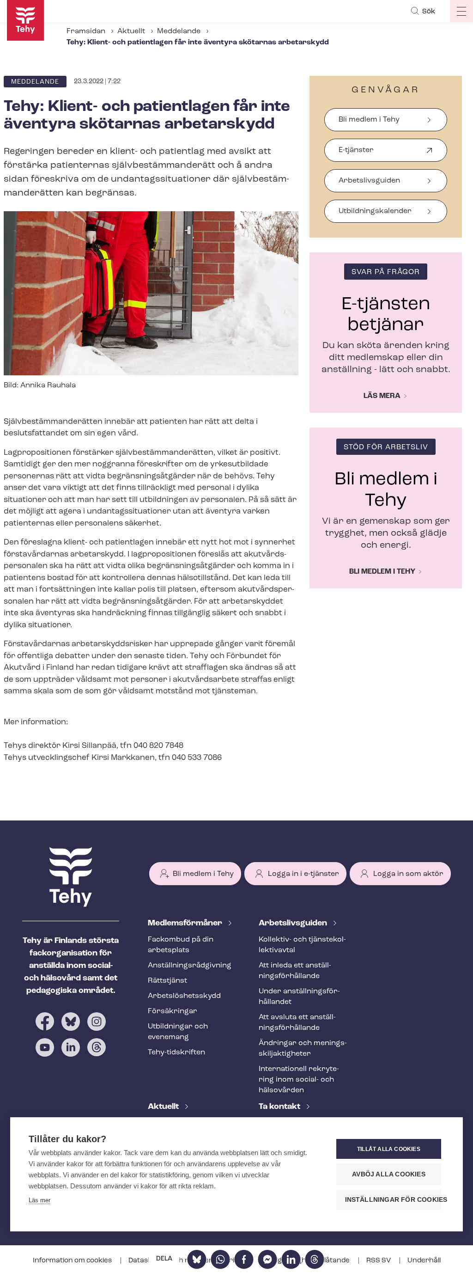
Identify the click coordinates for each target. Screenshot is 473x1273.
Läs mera (382, 396)
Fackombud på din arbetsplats (180, 945)
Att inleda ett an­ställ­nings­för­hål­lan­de (295, 971)
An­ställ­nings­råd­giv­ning (189, 965)
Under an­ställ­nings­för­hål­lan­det (299, 997)
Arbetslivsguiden (369, 180)
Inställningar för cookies (393, 1199)
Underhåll (424, 1260)
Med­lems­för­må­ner (186, 923)
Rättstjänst (167, 981)
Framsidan (86, 31)
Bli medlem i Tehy (369, 119)
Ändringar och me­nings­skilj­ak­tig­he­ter (303, 1049)
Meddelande (178, 31)
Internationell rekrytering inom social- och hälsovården (299, 1079)
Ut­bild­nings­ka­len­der (375, 211)
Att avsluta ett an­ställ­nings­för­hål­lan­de (297, 1023)
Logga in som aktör (408, 874)
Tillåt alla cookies (388, 1149)
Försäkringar (172, 1011)
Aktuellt (131, 31)
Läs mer (39, 1200)
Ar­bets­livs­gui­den (294, 923)
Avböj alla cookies (388, 1174)
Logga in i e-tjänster (303, 874)
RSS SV (379, 1260)
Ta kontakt (280, 1107)
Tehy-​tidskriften (176, 1052)
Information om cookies (73, 1260)
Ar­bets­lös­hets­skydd (184, 996)
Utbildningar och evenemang (178, 1032)
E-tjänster (356, 154)
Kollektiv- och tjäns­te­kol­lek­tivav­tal (302, 945)
